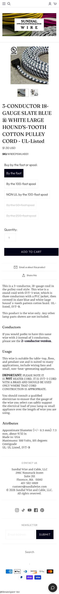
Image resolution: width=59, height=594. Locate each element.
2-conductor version (36, 341)
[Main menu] (4, 3)
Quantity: (10, 230)
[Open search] (9, 3)
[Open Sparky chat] (52, 587)
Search (29, 552)
